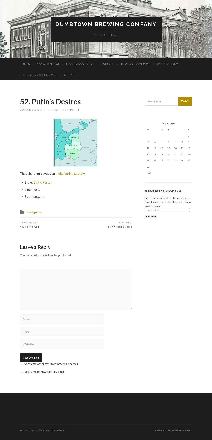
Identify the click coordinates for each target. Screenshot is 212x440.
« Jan (148, 172)
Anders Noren (175, 430)
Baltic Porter (42, 182)
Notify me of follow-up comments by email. (51, 364)
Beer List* (108, 63)
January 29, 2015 (31, 109)
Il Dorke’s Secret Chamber (40, 75)
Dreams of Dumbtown (135, 63)
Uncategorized (34, 212)
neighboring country (71, 173)
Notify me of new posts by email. (44, 371)
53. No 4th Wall (29, 224)
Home (26, 63)
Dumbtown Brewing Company (106, 24)
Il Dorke (53, 109)
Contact (70, 75)
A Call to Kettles (48, 63)
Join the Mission (168, 63)
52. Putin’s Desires (50, 101)
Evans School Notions (81, 63)
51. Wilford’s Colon (120, 224)
